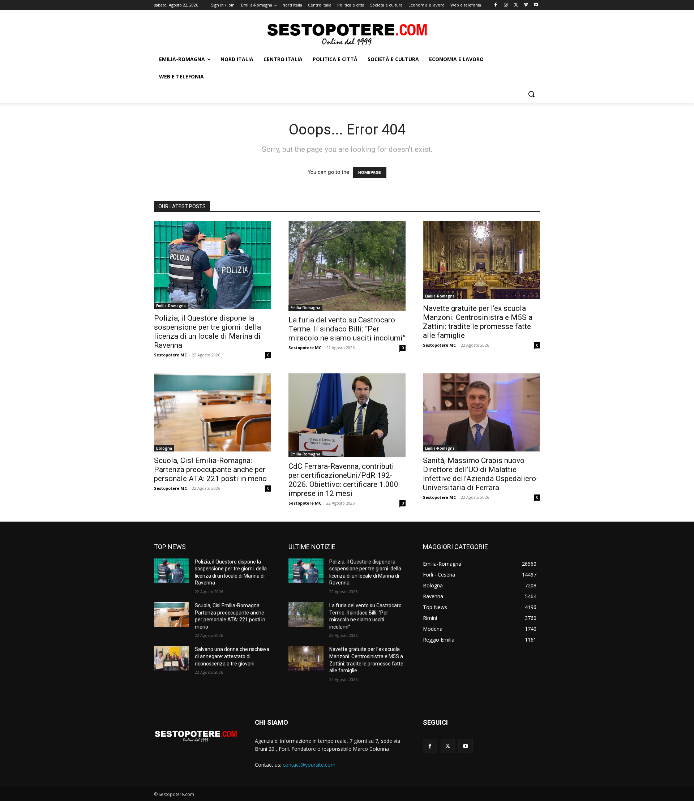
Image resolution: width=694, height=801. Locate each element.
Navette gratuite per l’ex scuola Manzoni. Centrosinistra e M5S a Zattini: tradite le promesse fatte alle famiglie (477, 322)
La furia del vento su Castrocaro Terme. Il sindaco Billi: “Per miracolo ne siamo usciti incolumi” (347, 329)
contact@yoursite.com (309, 764)
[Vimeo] (526, 5)
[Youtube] (536, 5)
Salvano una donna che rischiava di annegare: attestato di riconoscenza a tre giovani (232, 656)
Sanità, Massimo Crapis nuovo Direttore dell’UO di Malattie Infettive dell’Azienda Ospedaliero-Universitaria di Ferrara (481, 474)
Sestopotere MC (170, 354)
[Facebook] (496, 5)
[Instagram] (506, 5)
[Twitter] (516, 5)
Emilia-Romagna (171, 305)
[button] (531, 94)
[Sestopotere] (347, 33)
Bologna (164, 448)
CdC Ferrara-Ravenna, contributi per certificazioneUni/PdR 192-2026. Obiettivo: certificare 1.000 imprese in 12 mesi (343, 480)
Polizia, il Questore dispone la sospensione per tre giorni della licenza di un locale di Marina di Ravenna (207, 332)
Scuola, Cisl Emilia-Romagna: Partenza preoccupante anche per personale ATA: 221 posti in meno (210, 469)
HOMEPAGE (369, 172)
